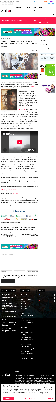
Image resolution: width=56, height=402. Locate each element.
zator (30, 358)
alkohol (27, 294)
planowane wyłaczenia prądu (27, 329)
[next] (35, 20)
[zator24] (7, 10)
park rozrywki (24, 325)
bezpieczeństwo (24, 299)
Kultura (10, 38)
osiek (22, 323)
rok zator (25, 346)
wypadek (24, 359)
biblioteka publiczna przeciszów (13, 227)
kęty (22, 318)
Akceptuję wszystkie (8, 398)
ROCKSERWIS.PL (17, 193)
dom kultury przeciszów (29, 227)
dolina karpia (25, 304)
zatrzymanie (23, 361)
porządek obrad (26, 337)
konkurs (28, 313)
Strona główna (4, 38)
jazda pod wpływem (25, 311)
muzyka (32, 318)
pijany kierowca (24, 327)
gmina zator (24, 308)
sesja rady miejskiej (25, 349)
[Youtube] (11, 3)
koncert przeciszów (20, 229)
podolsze (22, 332)
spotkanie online (25, 351)
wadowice (31, 356)
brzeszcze (30, 299)
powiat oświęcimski (24, 339)
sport (32, 349)
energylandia (25, 306)
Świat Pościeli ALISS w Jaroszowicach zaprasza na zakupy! (9, 318)
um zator (24, 356)
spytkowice (23, 353)
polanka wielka (29, 332)
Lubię (52, 294)
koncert (23, 313)
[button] (53, 15)
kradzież (32, 315)
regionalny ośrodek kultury (26, 344)
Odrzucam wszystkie (30, 398)
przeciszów (24, 342)
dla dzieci (23, 301)
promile (31, 339)
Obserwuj (51, 297)
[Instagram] (6, 3)
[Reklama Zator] (47, 86)
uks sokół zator (30, 353)
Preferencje (50, 398)
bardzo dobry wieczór (26, 297)
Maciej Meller (22, 109)
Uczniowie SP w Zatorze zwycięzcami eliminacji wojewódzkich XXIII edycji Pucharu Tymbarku (9, 236)
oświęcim (29, 322)
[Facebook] (3, 3)
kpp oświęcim (25, 315)
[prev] (33, 20)
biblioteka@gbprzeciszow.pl (8, 190)
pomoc (29, 334)
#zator (23, 294)
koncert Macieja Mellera (7, 229)
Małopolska (26, 318)
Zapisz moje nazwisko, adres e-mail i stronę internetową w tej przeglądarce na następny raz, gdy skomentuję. (19, 276)
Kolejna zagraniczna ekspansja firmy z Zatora (30, 235)
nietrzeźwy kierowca (26, 320)
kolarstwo (32, 311)
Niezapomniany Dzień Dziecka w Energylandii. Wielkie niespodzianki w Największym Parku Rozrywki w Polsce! (9, 297)
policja (24, 334)
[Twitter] (9, 3)
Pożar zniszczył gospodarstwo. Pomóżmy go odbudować (9, 324)
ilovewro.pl (4, 294)
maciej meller (29, 229)
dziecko (32, 304)
